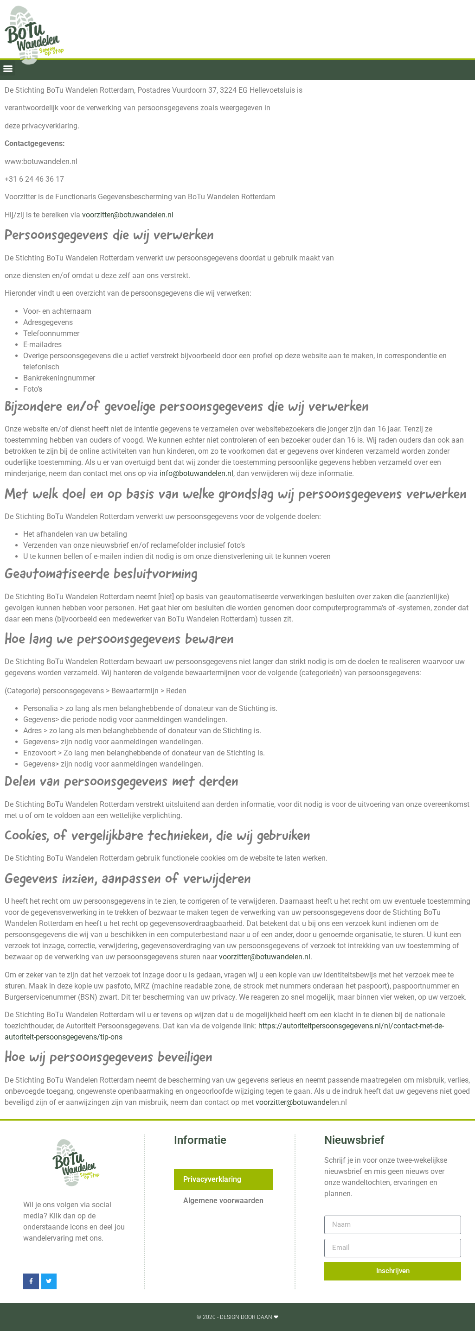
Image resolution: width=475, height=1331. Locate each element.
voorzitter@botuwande (292, 1102)
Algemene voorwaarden (223, 1200)
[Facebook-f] (31, 1281)
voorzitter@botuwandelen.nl (127, 214)
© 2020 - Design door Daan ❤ (237, 1317)
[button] (7, 68)
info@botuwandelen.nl (196, 473)
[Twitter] (49, 1281)
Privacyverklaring (212, 1179)
